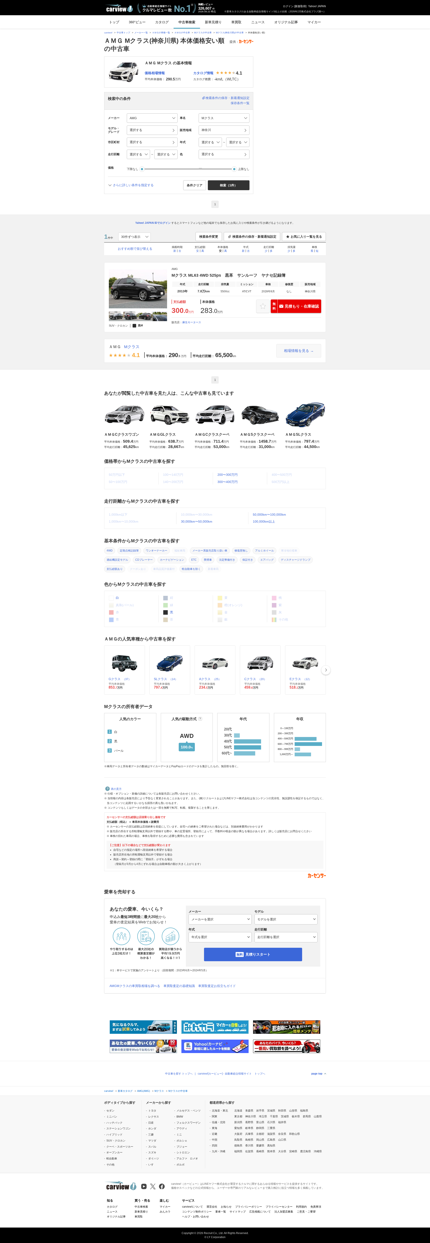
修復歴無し (241, 550)
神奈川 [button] (206, 130)
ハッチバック (114, 1122)
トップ (114, 22)
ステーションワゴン (118, 1128)
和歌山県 (294, 1133)
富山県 (260, 1122)
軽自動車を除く (191, 569)
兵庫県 (249, 1133)
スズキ (152, 1152)
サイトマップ (238, 1211)
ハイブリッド (114, 1134)
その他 (110, 1164)
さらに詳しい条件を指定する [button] (133, 185)
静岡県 (260, 1128)
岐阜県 (249, 1128)
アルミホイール (264, 550)
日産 (151, 1122)
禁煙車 (208, 559)
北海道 (238, 1110)
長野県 (249, 1122)
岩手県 (260, 1110)
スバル (152, 1146)
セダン (110, 1110)
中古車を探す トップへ (179, 1073)
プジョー (181, 1146)
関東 (214, 1116)
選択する (208, 154)
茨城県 (285, 1116)
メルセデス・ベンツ (188, 1110)
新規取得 (300, 6)
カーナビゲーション (172, 559)
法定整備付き (227, 559)
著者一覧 (220, 1211)
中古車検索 (186, 22)
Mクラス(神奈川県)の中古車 (230, 32)
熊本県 (271, 1151)
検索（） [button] (228, 185)
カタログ (162, 22)
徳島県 (238, 1145)
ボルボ (180, 1164)
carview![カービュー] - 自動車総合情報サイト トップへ (231, 1073)
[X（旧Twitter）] (153, 1186)
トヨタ (152, 1110)
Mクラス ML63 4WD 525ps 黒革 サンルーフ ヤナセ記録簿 (229, 275)
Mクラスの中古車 (203, 32)
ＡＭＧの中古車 (182, 32)
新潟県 (238, 1122)
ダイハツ (153, 1158)
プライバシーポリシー (248, 1206)
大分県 (282, 1151)
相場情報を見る (296, 351)
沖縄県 (318, 1151)
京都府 (260, 1133)
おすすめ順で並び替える (135, 248)
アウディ (181, 1128)
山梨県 (318, 1116)
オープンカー (114, 1152)
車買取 (236, 22)
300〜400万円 (227, 482)
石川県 (271, 1122)
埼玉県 (263, 1116)
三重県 (271, 1128)
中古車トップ (123, 32)
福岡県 (238, 1151)
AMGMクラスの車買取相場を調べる (135, 986)
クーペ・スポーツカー (119, 1146)
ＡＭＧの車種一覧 (161, 32)
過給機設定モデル (117, 559)
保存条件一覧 (240, 103)
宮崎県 (293, 1151)
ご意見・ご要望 (306, 1211)
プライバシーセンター (279, 1206)
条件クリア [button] (194, 185)
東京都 (238, 1116)
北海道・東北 (220, 1110)
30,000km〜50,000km (196, 521)
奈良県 (282, 1133)
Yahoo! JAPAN (317, 6)
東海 (214, 1128)
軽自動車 (111, 1158)
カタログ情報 (203, 73)
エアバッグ (267, 559)
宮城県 (271, 1110)
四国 (214, 1145)
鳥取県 (238, 1139)
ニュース (258, 22)
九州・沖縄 (218, 1151)
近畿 (214, 1133)
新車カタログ (125, 1091)
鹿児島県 (305, 1151)
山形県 (293, 1110)
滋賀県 (271, 1133)
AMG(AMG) (143, 1091)
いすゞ (152, 1164)
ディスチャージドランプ (295, 559)
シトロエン (183, 1152)
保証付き (247, 559)
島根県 (249, 1139)
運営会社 (211, 1206)
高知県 (271, 1145)
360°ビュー (137, 22)
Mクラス (132, 347)
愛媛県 (260, 1145)
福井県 (282, 1122)
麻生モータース (191, 322)
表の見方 (116, 789)
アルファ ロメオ (187, 1158)
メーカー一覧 (141, 32)
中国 (214, 1139)
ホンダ (152, 1128)
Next (326, 670)
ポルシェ (181, 1140)
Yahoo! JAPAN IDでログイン (153, 222)
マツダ (152, 1140)
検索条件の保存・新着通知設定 (227, 98)
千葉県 (274, 1116)
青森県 (249, 1110)
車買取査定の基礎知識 (179, 986)
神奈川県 (250, 1116)
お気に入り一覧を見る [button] (306, 236)
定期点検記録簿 (129, 550)
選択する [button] (136, 130)
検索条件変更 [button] (208, 236)
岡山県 (260, 1139)
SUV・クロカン (115, 1140)
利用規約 (301, 1206)
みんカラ (165, 1211)
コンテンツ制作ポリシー (197, 1211)
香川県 (249, 1145)
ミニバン (111, 1116)
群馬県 (307, 1116)
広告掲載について (260, 1211)
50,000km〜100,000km (269, 514)
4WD (110, 550)
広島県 (271, 1139)
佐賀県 (249, 1151)
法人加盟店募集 (283, 1211)
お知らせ (226, 1206)
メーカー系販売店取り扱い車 (209, 550)
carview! (108, 32)
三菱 (151, 1134)
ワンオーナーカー (156, 550)
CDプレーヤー (144, 559)
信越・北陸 (218, 1122)
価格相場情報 (155, 73)
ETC (194, 559)
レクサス (153, 1116)
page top (316, 1073)
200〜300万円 (227, 474)
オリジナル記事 (286, 22)
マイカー (314, 22)
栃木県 (296, 1116)
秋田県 (282, 1110)
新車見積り (213, 22)
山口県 (282, 1139)
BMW (179, 1116)
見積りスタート (258, 954)
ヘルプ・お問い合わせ (195, 1216)
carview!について (192, 1206)
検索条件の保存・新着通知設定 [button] (254, 236)
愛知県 (238, 1128)
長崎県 (260, 1151)
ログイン (288, 6)
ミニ (179, 1134)
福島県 (304, 1110)
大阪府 (238, 1133)
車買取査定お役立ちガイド (217, 986)
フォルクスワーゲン (188, 1122)
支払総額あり (115, 569)
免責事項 (315, 1206)
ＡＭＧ (115, 347)
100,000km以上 (264, 521)
